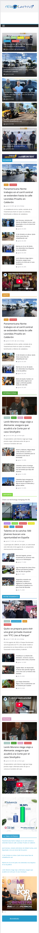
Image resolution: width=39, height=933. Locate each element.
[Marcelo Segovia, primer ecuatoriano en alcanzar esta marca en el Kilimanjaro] (8, 558)
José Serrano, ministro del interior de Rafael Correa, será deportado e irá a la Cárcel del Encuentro (19, 94)
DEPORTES (14, 523)
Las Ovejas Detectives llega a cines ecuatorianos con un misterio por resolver (25, 683)
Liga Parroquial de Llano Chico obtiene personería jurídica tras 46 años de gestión (25, 569)
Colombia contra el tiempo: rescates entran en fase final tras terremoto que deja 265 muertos (25, 468)
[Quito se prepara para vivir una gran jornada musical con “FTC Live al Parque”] (19, 609)
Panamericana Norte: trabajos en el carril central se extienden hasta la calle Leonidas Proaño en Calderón (19, 69)
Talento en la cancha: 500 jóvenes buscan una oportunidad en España (17, 534)
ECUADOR (7, 417)
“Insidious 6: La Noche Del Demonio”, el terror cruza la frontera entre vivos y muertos (25, 657)
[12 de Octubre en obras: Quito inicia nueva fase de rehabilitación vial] (19, 114)
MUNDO (14, 417)
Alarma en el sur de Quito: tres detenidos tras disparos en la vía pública (18, 145)
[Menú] (3, 25)
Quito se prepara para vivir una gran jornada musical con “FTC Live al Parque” (18, 632)
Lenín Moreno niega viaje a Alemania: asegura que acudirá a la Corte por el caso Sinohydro (25, 261)
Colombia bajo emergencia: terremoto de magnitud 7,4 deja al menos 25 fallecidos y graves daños (25, 482)
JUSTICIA (10, 37)
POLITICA (20, 417)
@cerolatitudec (14, 918)
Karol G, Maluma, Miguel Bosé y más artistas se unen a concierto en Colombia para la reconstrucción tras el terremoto (25, 453)
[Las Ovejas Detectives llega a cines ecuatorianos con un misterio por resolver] (8, 685)
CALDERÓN (7, 523)
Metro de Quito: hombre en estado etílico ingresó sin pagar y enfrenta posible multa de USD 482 (24, 382)
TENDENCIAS (12, 41)
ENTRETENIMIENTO (16, 621)
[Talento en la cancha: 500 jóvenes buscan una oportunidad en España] (19, 512)
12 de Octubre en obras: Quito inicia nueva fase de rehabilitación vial (19, 120)
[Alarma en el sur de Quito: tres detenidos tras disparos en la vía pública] (19, 139)
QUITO (23, 37)
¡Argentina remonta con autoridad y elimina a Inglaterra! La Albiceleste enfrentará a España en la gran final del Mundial (24, 583)
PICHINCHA (16, 37)
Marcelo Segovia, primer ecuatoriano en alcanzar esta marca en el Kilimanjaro (25, 557)
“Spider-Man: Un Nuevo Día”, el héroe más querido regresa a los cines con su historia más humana (25, 670)
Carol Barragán (16, 49)
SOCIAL (12, 526)
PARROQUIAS (23, 523)
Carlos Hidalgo (20, 206)
